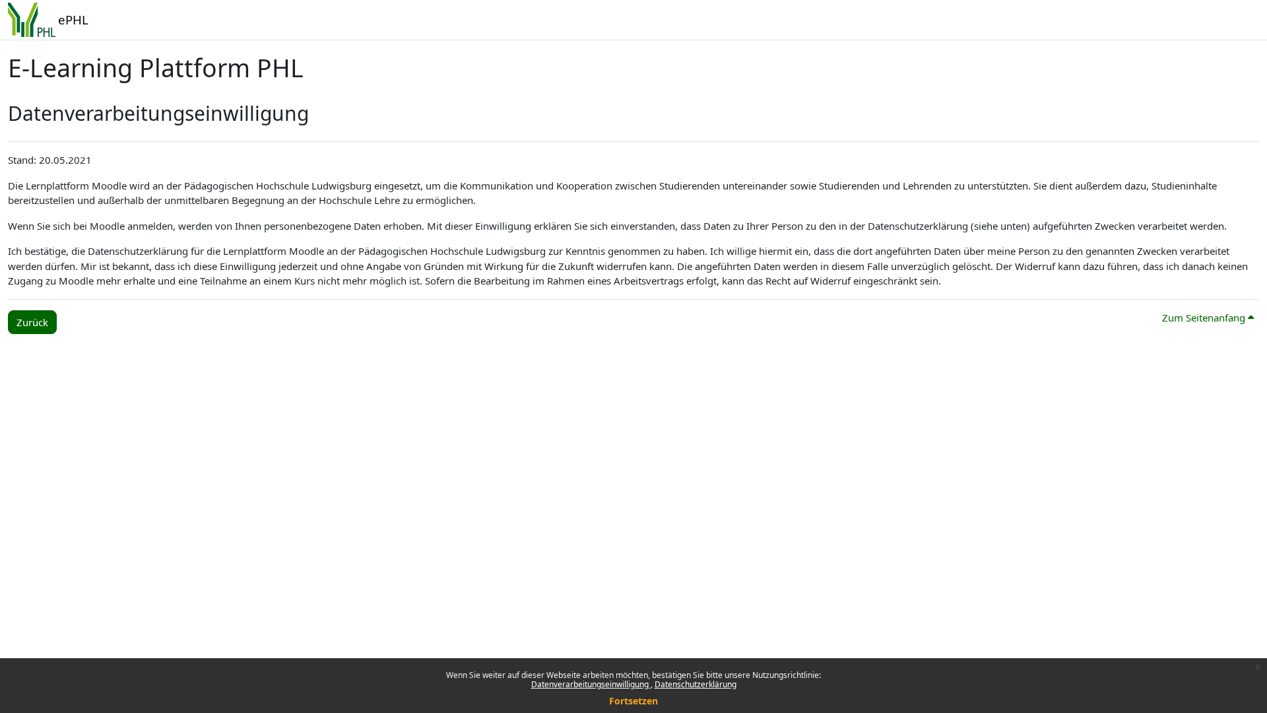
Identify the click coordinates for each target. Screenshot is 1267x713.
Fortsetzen (633, 701)
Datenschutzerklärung (695, 684)
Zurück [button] (32, 322)
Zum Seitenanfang (1205, 317)
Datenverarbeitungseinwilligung (591, 684)
